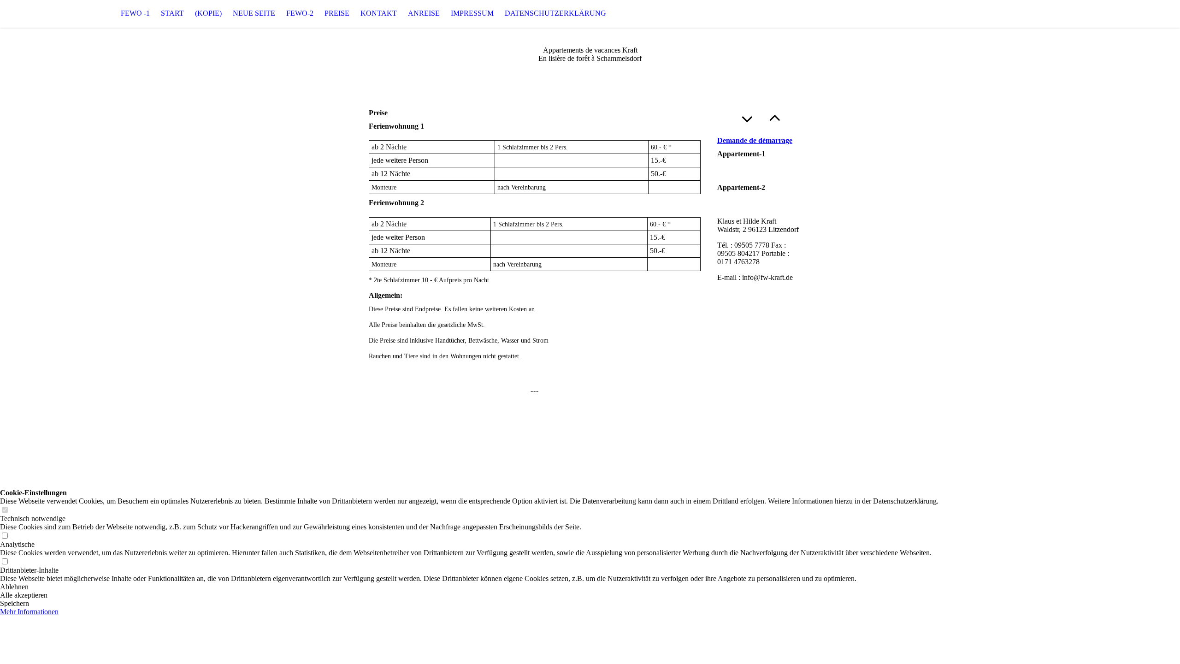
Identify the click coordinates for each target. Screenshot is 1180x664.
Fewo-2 (299, 13)
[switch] (4, 510)
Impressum (472, 13)
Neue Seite (254, 13)
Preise (336, 13)
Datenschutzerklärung (555, 13)
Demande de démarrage (754, 140)
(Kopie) (208, 13)
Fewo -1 (135, 13)
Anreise (424, 13)
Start (172, 13)
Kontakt (378, 13)
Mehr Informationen (29, 612)
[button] (469, 587)
